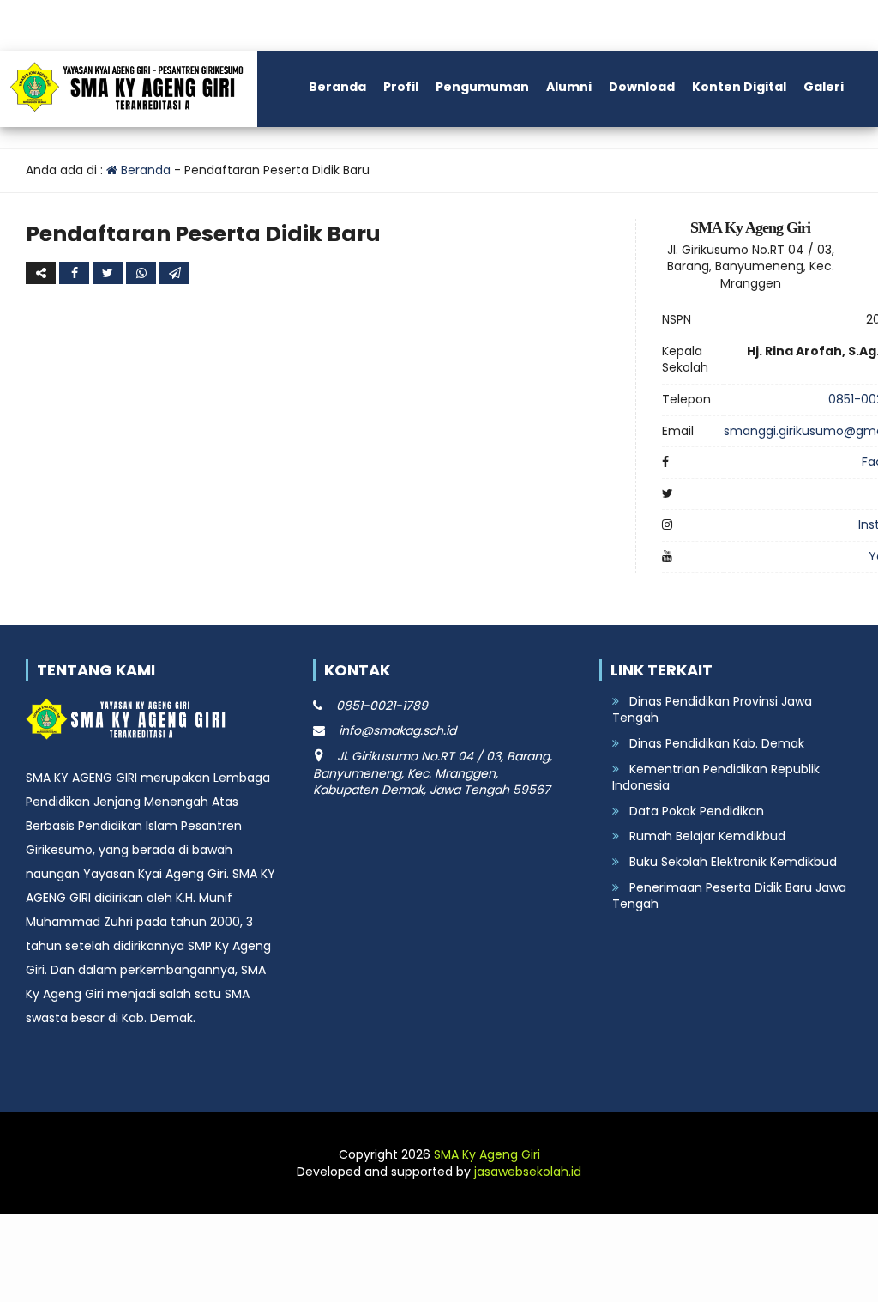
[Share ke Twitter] (109, 273)
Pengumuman (482, 86)
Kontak (83, 157)
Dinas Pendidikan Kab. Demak (716, 743)
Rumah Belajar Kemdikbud (707, 836)
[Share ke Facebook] (76, 273)
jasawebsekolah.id (527, 1171)
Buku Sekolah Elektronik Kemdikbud (733, 861)
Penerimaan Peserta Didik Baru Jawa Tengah (729, 896)
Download (642, 86)
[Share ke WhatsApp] (142, 273)
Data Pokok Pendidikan (696, 811)
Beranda (337, 86)
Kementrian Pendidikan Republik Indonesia (716, 777)
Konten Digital (739, 86)
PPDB (25, 157)
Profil (400, 86)
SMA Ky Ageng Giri (487, 1154)
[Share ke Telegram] (174, 273)
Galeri (823, 86)
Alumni (569, 86)
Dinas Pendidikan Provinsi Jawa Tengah (712, 710)
